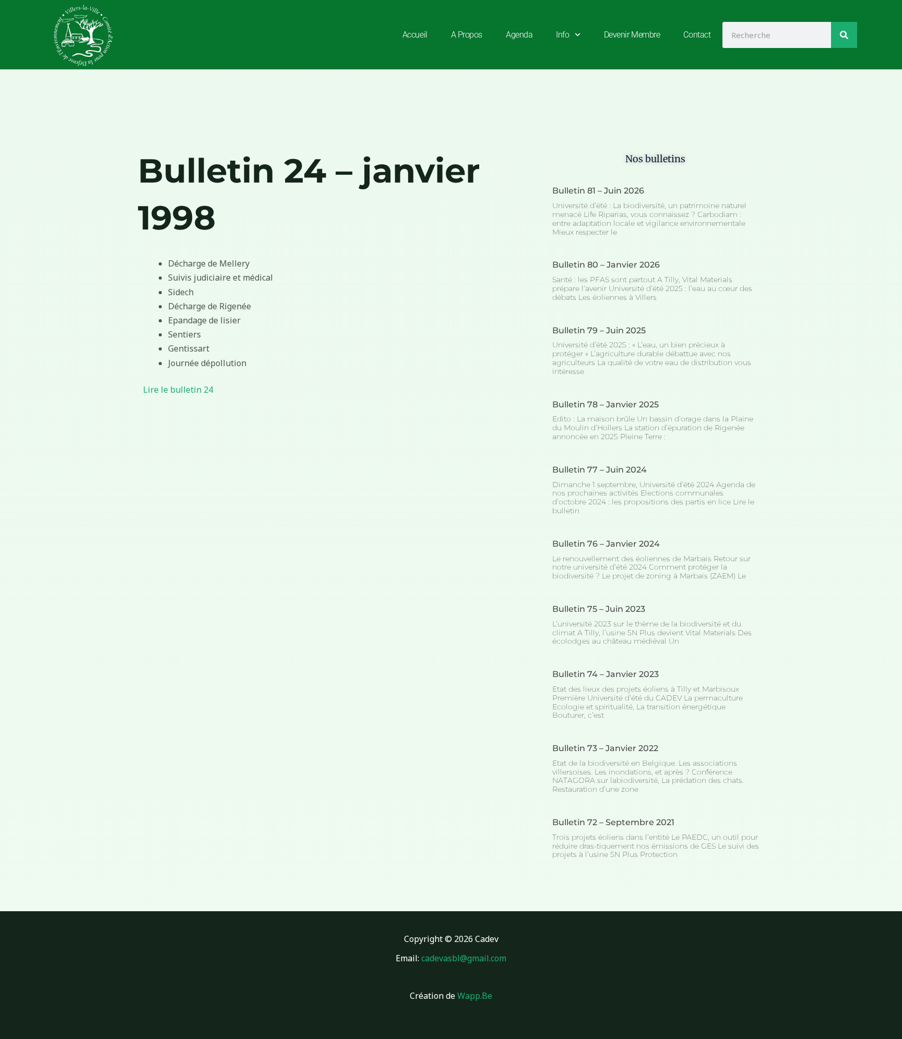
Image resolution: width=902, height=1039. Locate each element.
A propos (466, 35)
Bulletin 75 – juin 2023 (598, 609)
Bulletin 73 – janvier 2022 (605, 748)
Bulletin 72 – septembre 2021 (613, 822)
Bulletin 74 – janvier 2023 (605, 674)
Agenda (519, 35)
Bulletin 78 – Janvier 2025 (605, 404)
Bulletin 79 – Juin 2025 (599, 330)
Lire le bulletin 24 (178, 389)
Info (562, 35)
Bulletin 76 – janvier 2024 (606, 544)
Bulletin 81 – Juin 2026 (598, 191)
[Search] (844, 35)
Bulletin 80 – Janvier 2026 (606, 265)
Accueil (415, 35)
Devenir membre (632, 35)
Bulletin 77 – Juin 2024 (599, 470)
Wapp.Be (474, 995)
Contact (696, 35)
